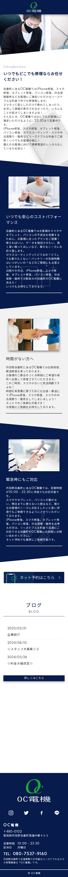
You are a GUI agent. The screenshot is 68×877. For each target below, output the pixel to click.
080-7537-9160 (30, 854)
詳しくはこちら (34, 678)
